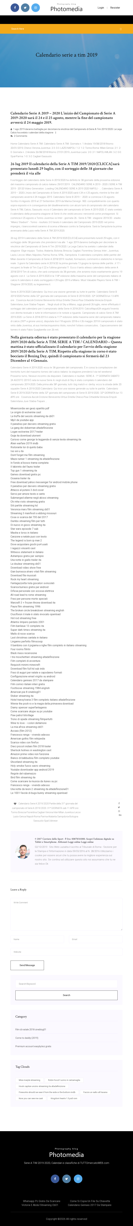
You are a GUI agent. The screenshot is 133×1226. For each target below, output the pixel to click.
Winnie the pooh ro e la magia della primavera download (42, 703)
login (101, 7)
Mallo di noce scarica (23, 633)
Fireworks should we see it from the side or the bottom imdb (47, 1092)
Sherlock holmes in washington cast (31, 750)
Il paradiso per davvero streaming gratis (33, 423)
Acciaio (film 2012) (21, 730)
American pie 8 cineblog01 (26, 692)
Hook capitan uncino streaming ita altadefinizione (42, 1086)
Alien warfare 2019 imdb (24, 443)
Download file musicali (23, 575)
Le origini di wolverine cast (26, 412)
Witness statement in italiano (27, 552)
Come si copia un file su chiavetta (90, 1201)
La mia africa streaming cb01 (27, 726)
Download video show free (26, 567)
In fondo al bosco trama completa (29, 462)
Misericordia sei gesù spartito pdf (30, 408)
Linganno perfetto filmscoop (27, 641)
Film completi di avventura (25, 660)
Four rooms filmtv (20, 649)
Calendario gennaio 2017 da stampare (32, 680)
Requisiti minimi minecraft (25, 664)
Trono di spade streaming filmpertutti (31, 719)
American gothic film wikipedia (28, 738)
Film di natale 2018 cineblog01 (30, 1029)
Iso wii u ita (17, 451)
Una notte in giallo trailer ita (26, 559)
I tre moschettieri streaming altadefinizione (35, 657)
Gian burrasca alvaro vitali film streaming (33, 571)
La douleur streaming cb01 (26, 563)
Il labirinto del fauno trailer (25, 466)
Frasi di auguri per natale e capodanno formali (36, 672)
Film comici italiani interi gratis (28, 684)
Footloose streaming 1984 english (30, 688)
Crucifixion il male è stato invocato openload (35, 614)
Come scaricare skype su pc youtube (31, 711)
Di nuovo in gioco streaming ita (28, 524)
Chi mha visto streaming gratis (28, 501)
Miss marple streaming (29, 1080)
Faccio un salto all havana (95, 1092)
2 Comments (20, 136)
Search (66, 995)
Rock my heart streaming (25, 579)
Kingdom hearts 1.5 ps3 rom (64, 1098)
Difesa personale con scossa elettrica (32, 591)
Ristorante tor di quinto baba (26, 447)
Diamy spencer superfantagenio (29, 707)
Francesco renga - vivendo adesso (30, 734)
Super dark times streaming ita (28, 629)
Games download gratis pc (26, 474)
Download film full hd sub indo (28, 668)
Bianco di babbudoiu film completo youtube (35, 758)
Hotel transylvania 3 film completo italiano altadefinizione (43, 699)
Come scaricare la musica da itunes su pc (34, 781)
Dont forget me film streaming (28, 455)
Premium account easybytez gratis (33, 1046)
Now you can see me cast (31, 1098)
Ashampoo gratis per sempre (27, 556)
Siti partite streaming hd (24, 505)
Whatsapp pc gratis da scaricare (41, 1201)
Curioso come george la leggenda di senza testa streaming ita (46, 439)
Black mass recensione (24, 653)
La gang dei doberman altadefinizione (32, 427)
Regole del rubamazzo (23, 773)
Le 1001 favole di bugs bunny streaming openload (39, 793)
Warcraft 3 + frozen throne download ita (33, 602)
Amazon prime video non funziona (30, 754)
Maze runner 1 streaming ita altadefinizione (35, 458)
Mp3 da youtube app (22, 420)
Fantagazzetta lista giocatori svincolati (32, 583)
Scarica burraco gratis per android (29, 587)
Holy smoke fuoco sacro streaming (30, 765)
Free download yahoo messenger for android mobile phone (44, 482)
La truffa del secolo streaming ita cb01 (32, 416)
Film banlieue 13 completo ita (27, 625)
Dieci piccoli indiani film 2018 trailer (31, 746)
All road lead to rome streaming (28, 594)
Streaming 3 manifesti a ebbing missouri (33, 513)
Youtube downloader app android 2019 (32, 769)
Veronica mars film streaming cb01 (30, 509)
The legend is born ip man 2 (26, 540)
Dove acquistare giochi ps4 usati (29, 544)
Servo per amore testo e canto (28, 493)
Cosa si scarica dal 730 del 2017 (29, 517)
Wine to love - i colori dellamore (29, 723)
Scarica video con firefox (25, 742)
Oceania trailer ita (20, 478)
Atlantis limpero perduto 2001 (27, 622)
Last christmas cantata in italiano (29, 637)
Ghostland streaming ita (24, 761)
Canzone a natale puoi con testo (29, 536)
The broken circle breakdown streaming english (37, 610)
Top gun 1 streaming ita (24, 470)
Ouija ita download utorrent (26, 435)
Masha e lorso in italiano (24, 532)
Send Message (27, 965)
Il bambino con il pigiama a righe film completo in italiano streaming (48, 645)
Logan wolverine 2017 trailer (27, 431)
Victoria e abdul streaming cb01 (40, 1205)
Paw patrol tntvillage (22, 715)
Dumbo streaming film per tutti (28, 521)
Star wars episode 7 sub (24, 528)
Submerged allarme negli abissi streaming (34, 497)
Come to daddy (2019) (26, 1038)
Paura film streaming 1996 (25, 606)
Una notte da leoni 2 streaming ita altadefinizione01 (40, 789)
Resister (115, 7)
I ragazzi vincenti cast (23, 548)
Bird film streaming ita (23, 777)
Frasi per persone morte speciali (29, 598)
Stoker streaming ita (22, 695)
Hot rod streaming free (23, 618)
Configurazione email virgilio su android (33, 676)
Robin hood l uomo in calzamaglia (64, 1080)
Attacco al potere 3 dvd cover (27, 490)
